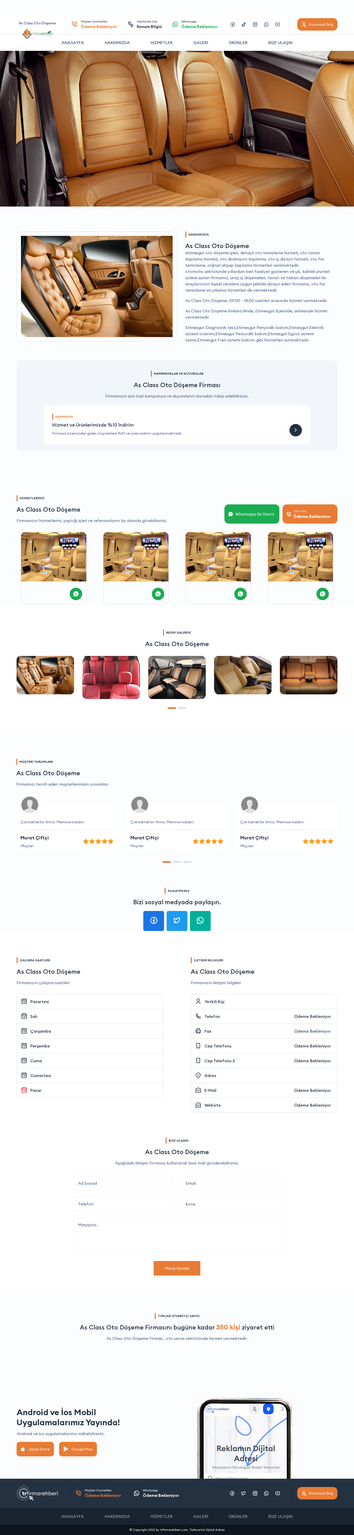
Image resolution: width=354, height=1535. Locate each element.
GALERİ (200, 42)
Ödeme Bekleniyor (312, 1016)
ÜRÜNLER (238, 42)
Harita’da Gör (149, 24)
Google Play (82, 1449)
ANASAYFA (72, 42)
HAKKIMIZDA (117, 42)
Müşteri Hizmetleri (99, 24)
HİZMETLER (162, 42)
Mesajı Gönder (177, 1268)
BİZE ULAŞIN (280, 42)
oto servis (175, 1338)
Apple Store (39, 1449)
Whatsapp (199, 24)
